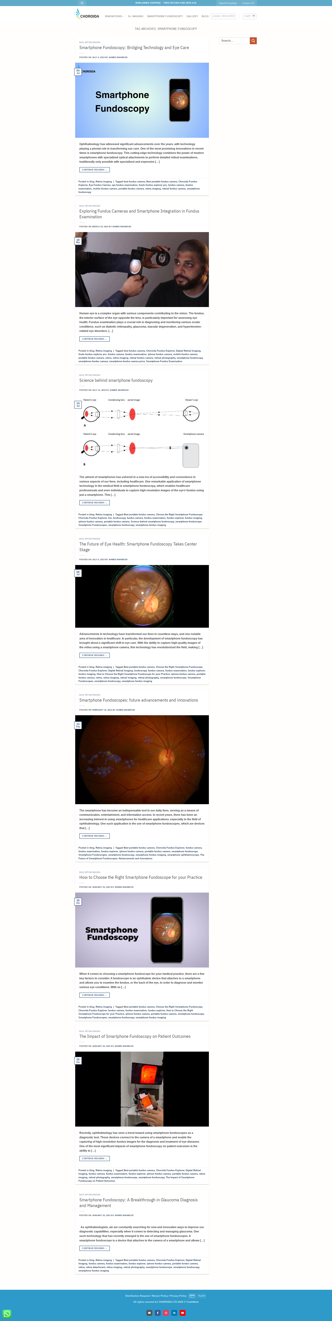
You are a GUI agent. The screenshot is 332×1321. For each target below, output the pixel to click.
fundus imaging (193, 518)
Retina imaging (92, 42)
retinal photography (164, 358)
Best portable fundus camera (161, 181)
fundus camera (176, 185)
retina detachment (95, 1267)
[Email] (149, 1313)
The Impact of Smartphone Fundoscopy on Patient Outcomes (135, 1036)
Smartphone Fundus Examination (164, 361)
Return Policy (160, 1295)
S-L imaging (135, 16)
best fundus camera (134, 181)
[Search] (82, 3)
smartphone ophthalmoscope (183, 855)
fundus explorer (175, 518)
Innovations (113, 16)
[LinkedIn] (174, 1313)
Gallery (192, 16)
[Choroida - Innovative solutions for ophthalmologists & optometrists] (87, 14)
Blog (205, 16)
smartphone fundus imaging (151, 525)
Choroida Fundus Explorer (160, 351)
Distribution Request (137, 1295)
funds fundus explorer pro (153, 185)
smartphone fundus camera (93, 361)
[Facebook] (158, 1313)
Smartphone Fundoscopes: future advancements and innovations (138, 700)
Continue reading (94, 170)
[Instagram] (166, 1313)
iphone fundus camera (160, 354)
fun (110, 518)
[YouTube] (183, 1313)
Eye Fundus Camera (99, 185)
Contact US (248, 3)
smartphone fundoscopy (190, 358)
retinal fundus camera (174, 188)
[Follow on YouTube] (77, 4)
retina (108, 358)
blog (81, 42)
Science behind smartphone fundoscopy (116, 380)
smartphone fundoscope (188, 521)
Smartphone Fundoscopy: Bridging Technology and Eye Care (134, 47)
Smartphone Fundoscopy (165, 16)
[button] (223, 16)
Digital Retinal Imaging (188, 351)
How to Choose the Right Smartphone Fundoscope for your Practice (133, 674)
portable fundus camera (131, 188)
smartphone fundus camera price (127, 361)
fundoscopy (119, 518)
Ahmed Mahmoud (118, 57)
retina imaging (153, 188)
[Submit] (253, 40)
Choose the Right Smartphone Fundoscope (179, 514)
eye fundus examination (124, 185)
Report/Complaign (228, 3)
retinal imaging (128, 677)
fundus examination (135, 354)
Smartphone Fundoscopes (93, 525)
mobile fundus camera (105, 188)
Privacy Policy (178, 1295)
